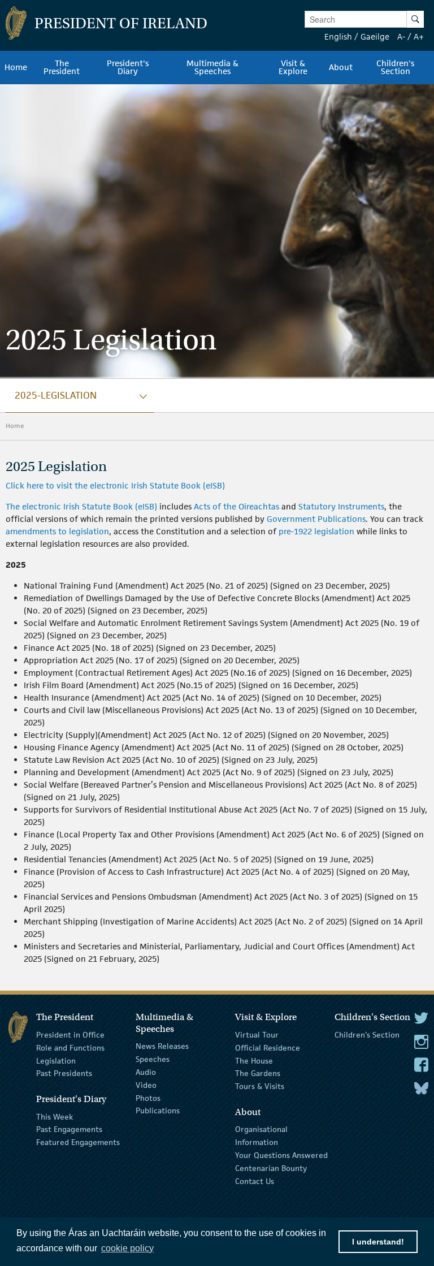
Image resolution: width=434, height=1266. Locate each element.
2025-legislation (56, 395)
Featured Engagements (78, 1142)
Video (146, 1085)
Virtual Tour (257, 1035)
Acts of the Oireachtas (236, 506)
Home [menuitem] (16, 67)
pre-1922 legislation (316, 531)
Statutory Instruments (341, 506)
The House (254, 1060)
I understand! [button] (378, 1241)
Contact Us (254, 1181)
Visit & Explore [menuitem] (293, 67)
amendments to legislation (57, 531)
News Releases (162, 1046)
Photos (148, 1097)
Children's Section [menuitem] (395, 67)
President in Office (70, 1035)
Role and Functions (70, 1048)
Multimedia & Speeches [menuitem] (212, 67)
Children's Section (367, 1035)
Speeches (153, 1059)
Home (15, 425)
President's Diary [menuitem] (128, 67)
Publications (158, 1110)
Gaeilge (375, 36)
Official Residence (267, 1048)
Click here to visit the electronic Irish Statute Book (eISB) (115, 485)
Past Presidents (64, 1073)
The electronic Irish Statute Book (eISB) (81, 506)
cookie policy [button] (127, 1248)
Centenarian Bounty (271, 1168)
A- (401, 36)
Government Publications (316, 518)
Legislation (56, 1060)
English (338, 36)
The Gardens (257, 1073)
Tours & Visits (259, 1086)
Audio (146, 1072)
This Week (54, 1116)
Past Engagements (69, 1129)
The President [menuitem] (62, 67)
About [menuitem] (341, 67)
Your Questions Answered (281, 1155)
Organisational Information (261, 1135)
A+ (419, 36)
